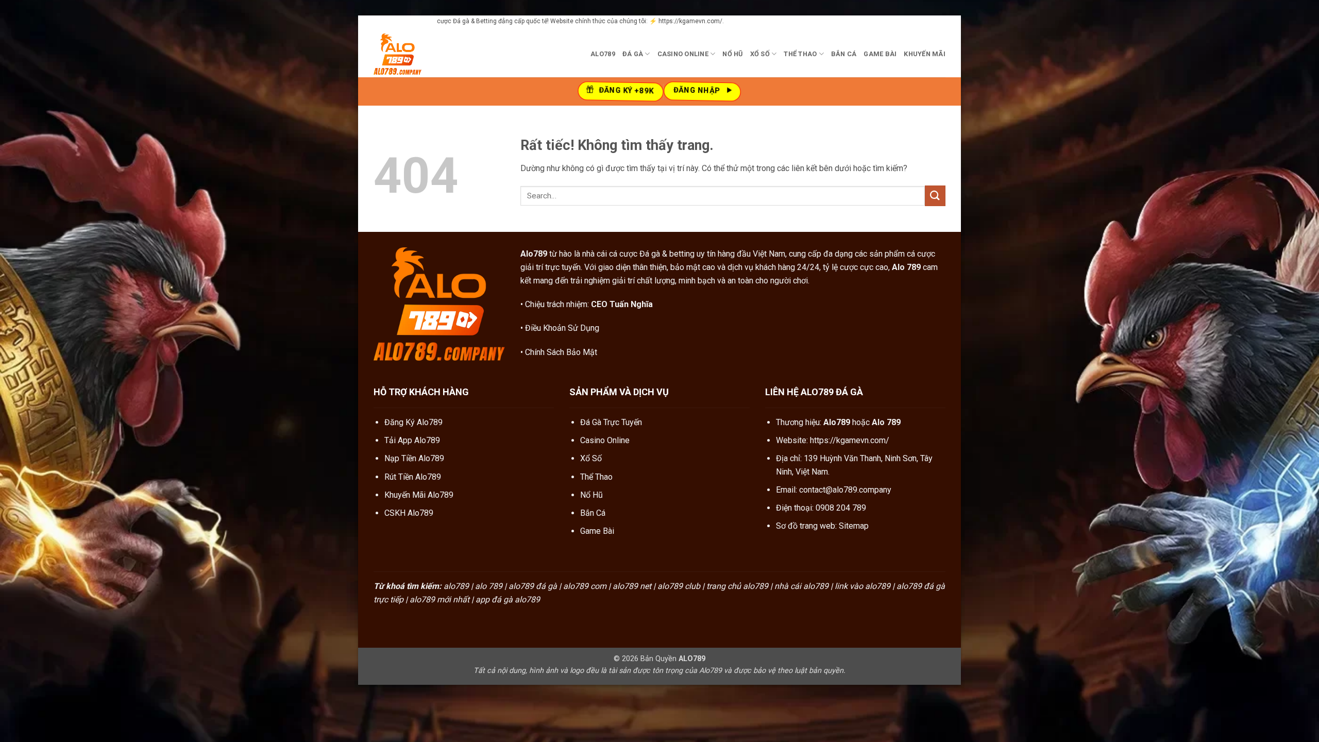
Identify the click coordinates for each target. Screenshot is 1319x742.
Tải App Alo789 (412, 440)
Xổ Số (760, 54)
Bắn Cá (844, 54)
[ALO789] (425, 54)
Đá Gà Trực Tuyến (611, 422)
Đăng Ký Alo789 (413, 422)
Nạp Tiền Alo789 (414, 458)
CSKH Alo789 (408, 513)
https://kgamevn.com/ (849, 440)
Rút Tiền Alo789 (412, 477)
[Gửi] (935, 195)
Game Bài (880, 54)
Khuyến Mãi (924, 54)
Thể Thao (800, 54)
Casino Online (682, 54)
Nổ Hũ (732, 54)
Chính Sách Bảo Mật (561, 352)
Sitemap (854, 526)
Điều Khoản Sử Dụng (562, 328)
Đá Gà (632, 54)
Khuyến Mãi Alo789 (418, 495)
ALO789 (602, 54)
